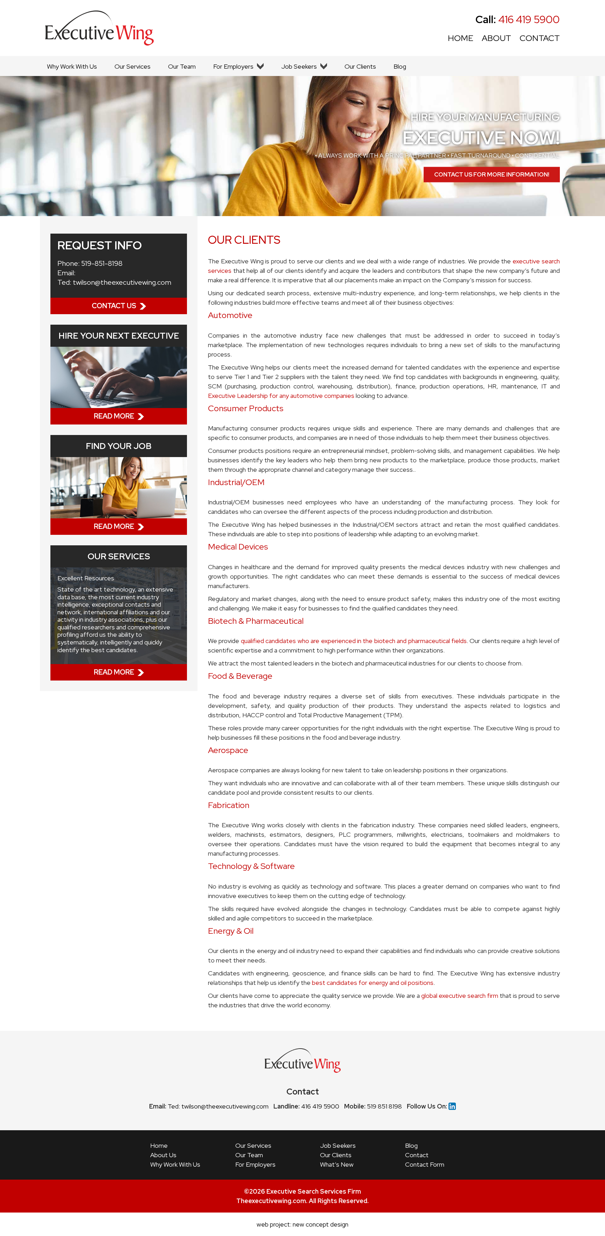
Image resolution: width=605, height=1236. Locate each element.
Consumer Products (245, 408)
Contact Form (424, 1164)
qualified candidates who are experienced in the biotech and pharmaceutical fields (354, 641)
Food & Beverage (240, 675)
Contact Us (114, 305)
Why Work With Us (72, 66)
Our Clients (360, 66)
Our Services (132, 66)
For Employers (233, 66)
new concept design (320, 1224)
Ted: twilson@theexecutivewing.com (218, 1106)
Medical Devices (238, 546)
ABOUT (496, 38)
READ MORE (114, 416)
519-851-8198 (102, 263)
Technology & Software (251, 866)
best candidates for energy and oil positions (372, 983)
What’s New (337, 1164)
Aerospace (228, 750)
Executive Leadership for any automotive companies (281, 396)
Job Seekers (299, 66)
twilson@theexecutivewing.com (122, 282)
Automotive (230, 315)
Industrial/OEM (236, 482)
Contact (417, 1155)
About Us (163, 1155)
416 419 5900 (517, 19)
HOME (460, 38)
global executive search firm (459, 996)
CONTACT (540, 38)
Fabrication (228, 805)
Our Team (182, 66)
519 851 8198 (384, 1106)
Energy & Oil (230, 930)
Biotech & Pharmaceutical (256, 620)
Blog (400, 66)
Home (159, 1145)
